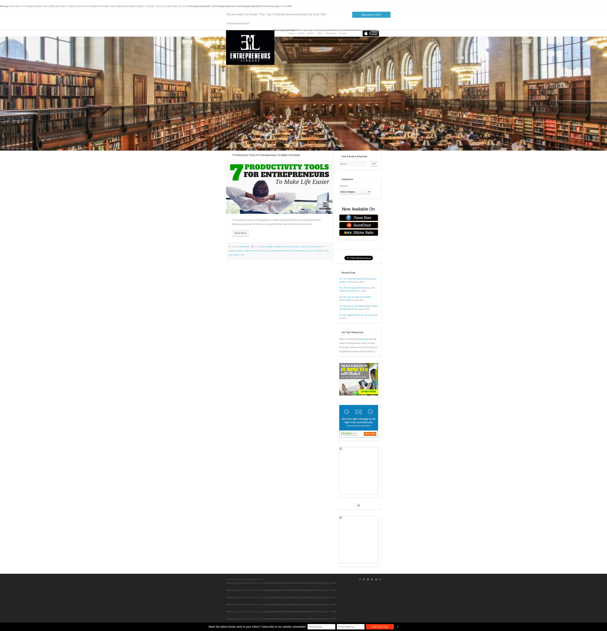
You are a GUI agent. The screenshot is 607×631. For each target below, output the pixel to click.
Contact (343, 33)
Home (291, 33)
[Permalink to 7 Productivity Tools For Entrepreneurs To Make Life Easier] (279, 187)
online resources (366, 339)
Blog (320, 33)
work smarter (234, 255)
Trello (326, 251)
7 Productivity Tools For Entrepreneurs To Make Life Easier (266, 155)
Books (311, 33)
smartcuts (319, 251)
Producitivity (244, 247)
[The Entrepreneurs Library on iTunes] (371, 33)
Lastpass (240, 251)
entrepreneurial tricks (282, 247)
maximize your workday (267, 251)
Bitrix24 (262, 247)
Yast (242, 255)
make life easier (251, 251)
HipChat (303, 247)
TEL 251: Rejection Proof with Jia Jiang (355, 315)
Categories (343, 186)
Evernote (295, 247)
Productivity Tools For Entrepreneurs (292, 251)
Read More (240, 232)
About (301, 33)
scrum (311, 251)
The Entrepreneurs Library (250, 47)
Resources (331, 33)
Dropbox (269, 247)
